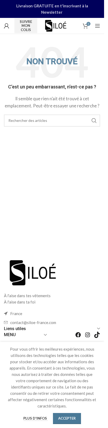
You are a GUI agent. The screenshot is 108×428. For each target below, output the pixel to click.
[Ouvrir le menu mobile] (97, 26)
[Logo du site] (55, 25)
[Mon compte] (6, 26)
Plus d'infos (35, 418)
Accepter (67, 418)
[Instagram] (87, 335)
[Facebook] (78, 335)
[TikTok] (97, 335)
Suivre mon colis (26, 25)
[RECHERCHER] (94, 121)
